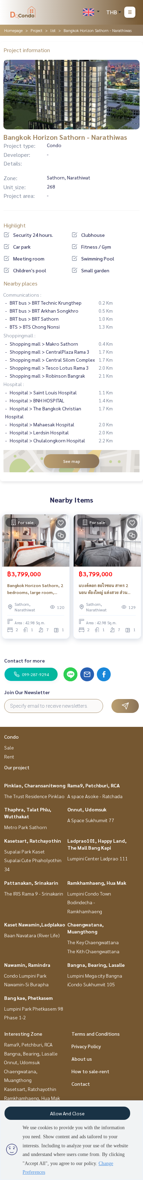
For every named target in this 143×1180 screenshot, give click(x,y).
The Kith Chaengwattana (93, 951)
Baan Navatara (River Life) (32, 935)
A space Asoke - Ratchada (95, 796)
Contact (81, 1084)
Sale (9, 747)
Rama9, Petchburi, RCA (93, 785)
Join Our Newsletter (27, 692)
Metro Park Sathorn (25, 827)
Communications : (22, 294)
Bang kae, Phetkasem (28, 998)
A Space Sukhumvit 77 (90, 820)
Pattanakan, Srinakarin (31, 883)
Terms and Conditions (96, 1033)
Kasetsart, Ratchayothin (32, 840)
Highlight (14, 225)
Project (36, 30)
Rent (9, 756)
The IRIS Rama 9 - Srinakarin (33, 893)
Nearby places (20, 283)
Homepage (13, 30)
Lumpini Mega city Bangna (94, 975)
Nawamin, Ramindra (27, 965)
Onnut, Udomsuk (87, 809)
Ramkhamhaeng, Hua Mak (96, 883)
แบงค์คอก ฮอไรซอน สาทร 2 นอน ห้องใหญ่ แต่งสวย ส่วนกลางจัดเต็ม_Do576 (103, 589)
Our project (17, 767)
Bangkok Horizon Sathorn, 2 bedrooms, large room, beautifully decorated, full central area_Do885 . (35, 589)
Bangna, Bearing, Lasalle (96, 965)
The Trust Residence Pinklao (34, 796)
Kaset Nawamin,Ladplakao (34, 924)
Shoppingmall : (19, 335)
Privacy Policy (86, 1046)
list (53, 30)
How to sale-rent (90, 1071)
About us (82, 1058)
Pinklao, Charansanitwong (34, 785)
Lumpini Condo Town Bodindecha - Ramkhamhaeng (89, 902)
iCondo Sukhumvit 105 (91, 984)
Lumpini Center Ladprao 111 (97, 858)
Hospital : (13, 384)
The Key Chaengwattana (93, 942)
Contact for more (24, 660)
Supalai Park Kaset (24, 851)
